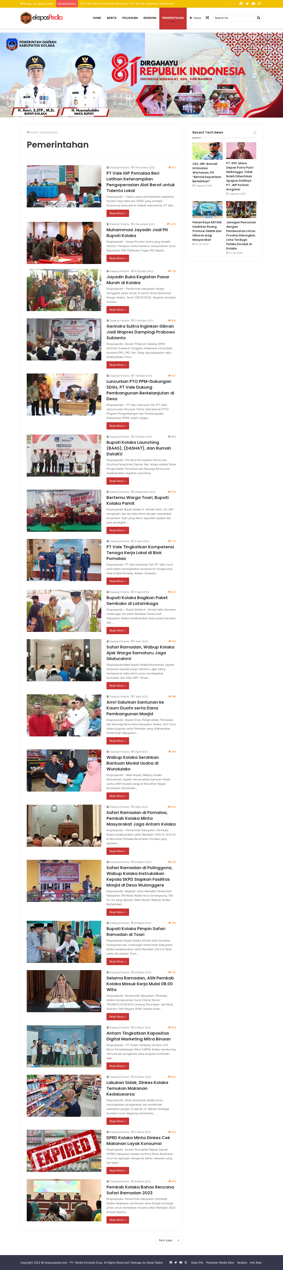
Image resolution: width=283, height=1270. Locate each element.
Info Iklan (256, 1262)
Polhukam (130, 17)
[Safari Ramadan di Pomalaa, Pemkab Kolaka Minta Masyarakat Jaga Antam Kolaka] (64, 826)
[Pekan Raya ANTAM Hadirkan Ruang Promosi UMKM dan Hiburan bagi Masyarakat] (207, 209)
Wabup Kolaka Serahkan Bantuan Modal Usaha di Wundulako (132, 763)
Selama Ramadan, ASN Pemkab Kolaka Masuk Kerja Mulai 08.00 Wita (140, 984)
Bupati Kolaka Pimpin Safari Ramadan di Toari (135, 931)
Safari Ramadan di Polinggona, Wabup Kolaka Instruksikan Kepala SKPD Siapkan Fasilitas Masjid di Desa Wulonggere (139, 876)
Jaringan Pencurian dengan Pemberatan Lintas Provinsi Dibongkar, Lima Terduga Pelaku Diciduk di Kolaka (241, 235)
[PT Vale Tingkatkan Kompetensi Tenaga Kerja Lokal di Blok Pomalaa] (64, 560)
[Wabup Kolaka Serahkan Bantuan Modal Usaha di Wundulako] (64, 770)
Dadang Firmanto (119, 167)
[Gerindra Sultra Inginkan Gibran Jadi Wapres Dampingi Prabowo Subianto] (64, 339)
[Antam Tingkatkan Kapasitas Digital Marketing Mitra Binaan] (64, 1046)
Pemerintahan (173, 17)
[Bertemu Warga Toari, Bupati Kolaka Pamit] (64, 511)
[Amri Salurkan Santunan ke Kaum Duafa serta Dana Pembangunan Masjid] (64, 715)
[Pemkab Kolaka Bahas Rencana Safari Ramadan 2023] (64, 1200)
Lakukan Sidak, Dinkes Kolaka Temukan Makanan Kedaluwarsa (137, 1088)
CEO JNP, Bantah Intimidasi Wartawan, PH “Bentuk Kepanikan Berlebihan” (206, 172)
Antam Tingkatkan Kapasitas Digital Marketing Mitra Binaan (138, 1036)
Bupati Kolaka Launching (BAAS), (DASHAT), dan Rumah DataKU (138, 448)
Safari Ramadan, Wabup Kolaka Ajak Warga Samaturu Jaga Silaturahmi (140, 653)
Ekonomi (150, 17)
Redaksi (242, 1262)
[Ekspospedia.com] (41, 18)
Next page (165, 1240)
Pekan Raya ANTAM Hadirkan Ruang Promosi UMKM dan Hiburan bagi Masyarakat (207, 231)
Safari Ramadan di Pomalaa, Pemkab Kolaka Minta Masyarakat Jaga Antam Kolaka (141, 818)
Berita (111, 17)
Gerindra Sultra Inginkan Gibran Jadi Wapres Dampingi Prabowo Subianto (140, 332)
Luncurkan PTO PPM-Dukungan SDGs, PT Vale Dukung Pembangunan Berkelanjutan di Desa (140, 390)
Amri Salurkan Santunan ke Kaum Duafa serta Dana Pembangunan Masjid (135, 708)
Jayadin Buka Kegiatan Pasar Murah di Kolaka (137, 280)
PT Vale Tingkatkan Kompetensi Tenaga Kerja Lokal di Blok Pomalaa (140, 552)
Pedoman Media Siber (220, 1262)
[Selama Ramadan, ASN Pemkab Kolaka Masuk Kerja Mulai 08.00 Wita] (64, 991)
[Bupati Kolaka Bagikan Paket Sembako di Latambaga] (64, 611)
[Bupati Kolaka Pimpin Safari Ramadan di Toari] (64, 942)
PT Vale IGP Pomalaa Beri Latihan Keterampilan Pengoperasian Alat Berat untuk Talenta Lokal (140, 181)
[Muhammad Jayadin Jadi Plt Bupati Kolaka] (64, 243)
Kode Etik (197, 1262)
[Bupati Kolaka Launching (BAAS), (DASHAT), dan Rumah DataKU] (64, 455)
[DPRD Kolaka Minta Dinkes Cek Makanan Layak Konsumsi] (64, 1151)
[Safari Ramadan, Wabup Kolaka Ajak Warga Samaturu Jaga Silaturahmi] (64, 660)
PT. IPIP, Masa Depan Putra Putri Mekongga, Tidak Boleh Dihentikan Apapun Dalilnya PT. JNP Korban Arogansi (150, 3)
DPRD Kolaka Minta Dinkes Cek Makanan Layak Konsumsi (138, 1140)
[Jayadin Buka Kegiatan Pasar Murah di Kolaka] (64, 290)
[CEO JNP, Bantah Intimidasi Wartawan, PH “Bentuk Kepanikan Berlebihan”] (207, 151)
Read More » (118, 213)
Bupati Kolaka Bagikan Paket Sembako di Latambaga (137, 600)
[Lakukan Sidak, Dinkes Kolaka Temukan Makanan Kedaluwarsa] (64, 1096)
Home (97, 17)
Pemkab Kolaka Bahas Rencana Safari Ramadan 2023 (140, 1190)
